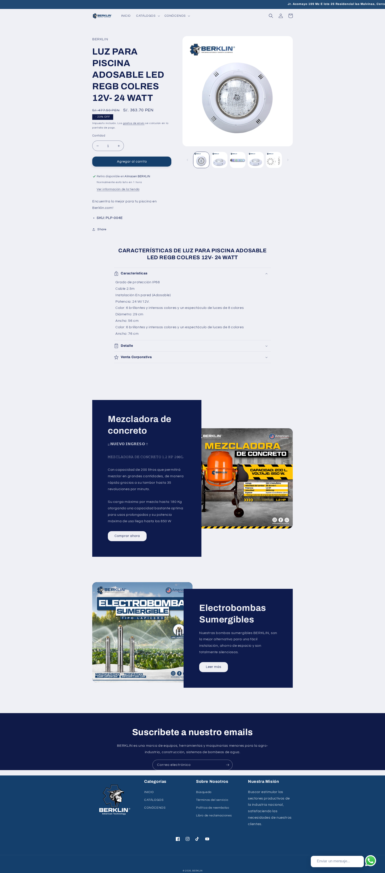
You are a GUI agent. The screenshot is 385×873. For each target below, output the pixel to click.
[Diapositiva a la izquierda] (187, 160)
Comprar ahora (127, 536)
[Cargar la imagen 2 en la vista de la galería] (219, 160)
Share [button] (101, 229)
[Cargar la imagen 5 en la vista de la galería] (274, 160)
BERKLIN (197, 871)
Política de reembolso (212, 807)
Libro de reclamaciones (214, 815)
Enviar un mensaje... (333, 861)
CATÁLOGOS (154, 800)
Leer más (213, 667)
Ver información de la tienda (118, 189)
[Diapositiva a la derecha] (288, 160)
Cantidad (98, 135)
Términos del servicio (212, 800)
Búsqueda (203, 792)
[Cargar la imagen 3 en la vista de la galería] (238, 160)
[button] (147, 15)
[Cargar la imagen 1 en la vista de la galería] (201, 160)
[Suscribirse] (227, 765)
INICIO (149, 792)
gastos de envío (134, 123)
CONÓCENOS (155, 807)
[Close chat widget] (360, 850)
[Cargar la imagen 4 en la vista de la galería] (256, 160)
